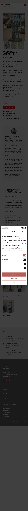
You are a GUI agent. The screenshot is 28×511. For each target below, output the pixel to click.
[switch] (24, 260)
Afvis (14, 282)
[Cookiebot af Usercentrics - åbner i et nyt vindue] (20, 228)
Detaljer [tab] (14, 231)
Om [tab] (23, 231)
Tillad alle (14, 274)
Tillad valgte (14, 278)
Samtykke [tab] (5, 231)
